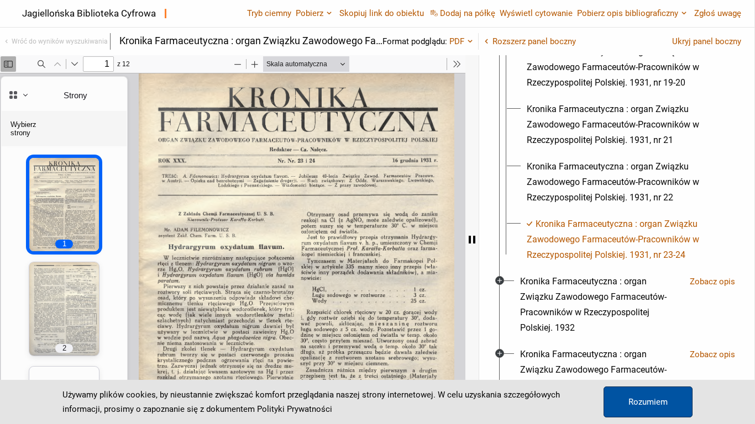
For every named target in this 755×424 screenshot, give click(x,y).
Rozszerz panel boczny (534, 41)
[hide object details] (472, 239)
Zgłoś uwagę (717, 13)
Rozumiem (648, 402)
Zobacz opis (712, 282)
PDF (456, 41)
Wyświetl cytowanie (536, 13)
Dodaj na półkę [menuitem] (467, 13)
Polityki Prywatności (294, 409)
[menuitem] (627, 67)
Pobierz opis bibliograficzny (627, 13)
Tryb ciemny (269, 13)
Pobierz (309, 13)
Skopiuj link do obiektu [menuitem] (381, 13)
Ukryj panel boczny (706, 41)
